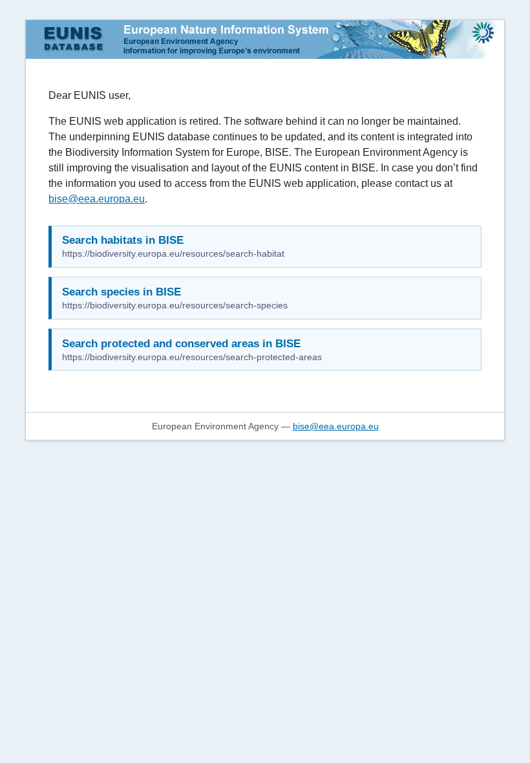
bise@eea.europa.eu (96, 198)
